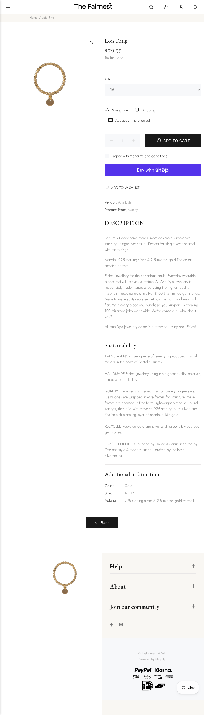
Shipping (148, 110)
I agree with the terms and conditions (139, 156)
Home (33, 17)
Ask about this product (132, 120)
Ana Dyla (124, 202)
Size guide (120, 110)
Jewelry (132, 209)
